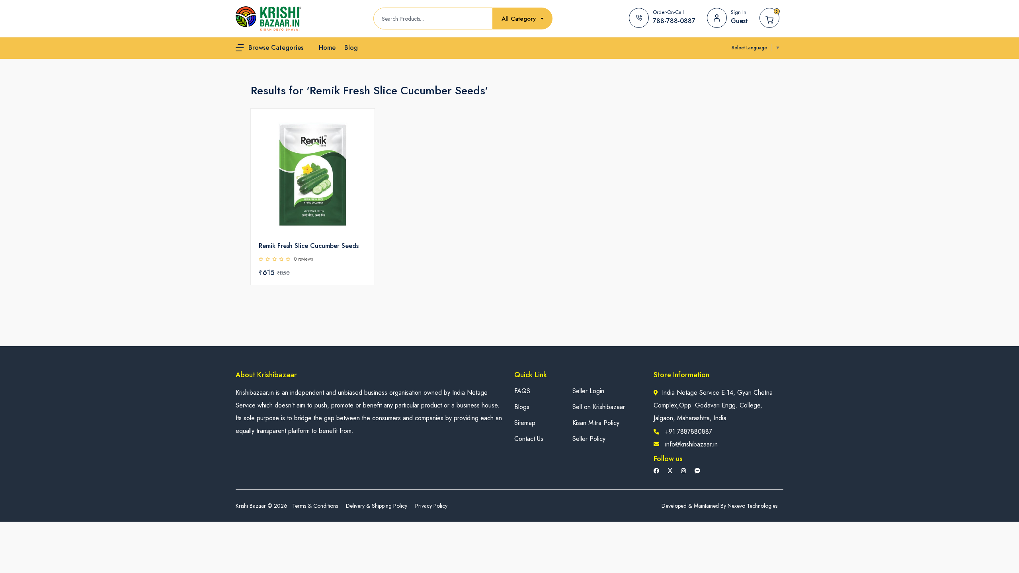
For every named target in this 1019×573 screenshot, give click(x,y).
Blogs (521, 406)
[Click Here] (360, 128)
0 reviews (303, 259)
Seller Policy (588, 438)
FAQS (522, 391)
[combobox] (523, 19)
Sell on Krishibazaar (598, 406)
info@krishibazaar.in (691, 444)
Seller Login (588, 391)
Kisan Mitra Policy (595, 422)
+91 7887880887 (688, 431)
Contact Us (528, 438)
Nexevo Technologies (752, 506)
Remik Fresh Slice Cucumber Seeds (309, 245)
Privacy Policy (431, 506)
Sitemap (524, 422)
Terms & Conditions (315, 506)
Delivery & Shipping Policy (376, 506)
